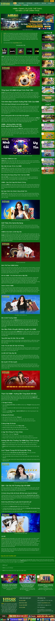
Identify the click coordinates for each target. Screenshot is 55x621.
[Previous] (1, 584)
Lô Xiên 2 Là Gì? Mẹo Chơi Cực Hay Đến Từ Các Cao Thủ (48, 117)
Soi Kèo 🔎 (37, 3)
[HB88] (6, 4)
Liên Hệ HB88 (22, 607)
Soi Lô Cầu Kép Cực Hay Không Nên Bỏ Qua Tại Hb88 (48, 169)
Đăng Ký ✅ (21, 3)
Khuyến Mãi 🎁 (17, 5)
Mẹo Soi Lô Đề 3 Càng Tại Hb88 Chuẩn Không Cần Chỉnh (48, 108)
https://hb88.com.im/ (17, 42)
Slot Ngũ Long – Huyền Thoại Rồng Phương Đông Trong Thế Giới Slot (9, 585)
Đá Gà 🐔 (44, 3)
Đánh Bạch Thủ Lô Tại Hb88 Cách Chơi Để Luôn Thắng (48, 151)
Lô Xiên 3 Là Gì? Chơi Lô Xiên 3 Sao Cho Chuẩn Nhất (48, 125)
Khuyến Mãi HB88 (23, 605)
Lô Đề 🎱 (50, 3)
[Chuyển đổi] (1, 565)
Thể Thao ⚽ (29, 3)
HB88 (15, 3)
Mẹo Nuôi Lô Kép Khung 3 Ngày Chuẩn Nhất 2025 (48, 134)
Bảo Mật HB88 (22, 600)
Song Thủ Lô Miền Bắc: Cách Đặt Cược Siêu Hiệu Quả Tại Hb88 (48, 143)
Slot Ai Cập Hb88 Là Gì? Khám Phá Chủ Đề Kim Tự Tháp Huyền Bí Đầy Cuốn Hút (45, 585)
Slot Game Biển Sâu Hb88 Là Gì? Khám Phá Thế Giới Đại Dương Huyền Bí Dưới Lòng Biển (27, 585)
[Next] (54, 584)
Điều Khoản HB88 (23, 602)
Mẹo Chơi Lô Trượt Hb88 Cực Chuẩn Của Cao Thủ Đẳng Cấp (48, 160)
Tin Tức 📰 (25, 5)
